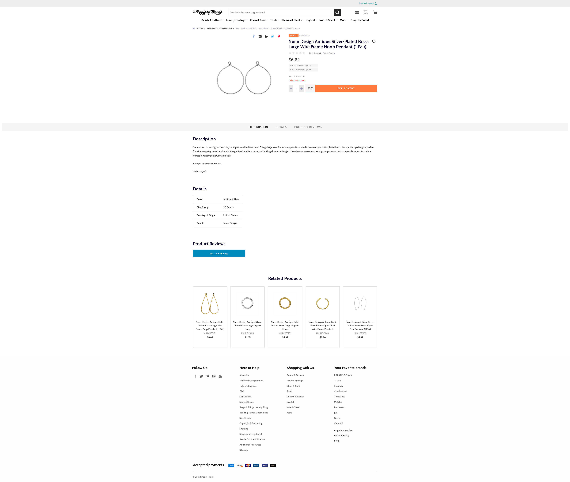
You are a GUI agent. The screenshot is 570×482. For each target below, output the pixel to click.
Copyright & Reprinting (250, 423)
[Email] (260, 36)
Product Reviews (308, 127)
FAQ (241, 391)
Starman (338, 386)
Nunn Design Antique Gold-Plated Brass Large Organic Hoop (285, 326)
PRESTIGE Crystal (343, 375)
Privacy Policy (341, 435)
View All (338, 423)
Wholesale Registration (251, 380)
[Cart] (375, 12)
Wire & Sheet (327, 20)
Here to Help (249, 368)
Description (258, 127)
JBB (336, 412)
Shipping (243, 428)
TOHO (337, 380)
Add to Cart (346, 88)
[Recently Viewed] (366, 12)
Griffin (337, 418)
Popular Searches (343, 430)
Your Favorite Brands (350, 368)
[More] (223, 20)
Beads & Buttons (211, 20)
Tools (273, 20)
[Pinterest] (278, 36)
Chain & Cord (258, 20)
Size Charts (245, 418)
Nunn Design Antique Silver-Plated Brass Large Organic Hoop (247, 326)
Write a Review (329, 53)
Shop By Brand (360, 20)
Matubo (338, 402)
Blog (336, 440)
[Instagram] (214, 376)
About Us (244, 375)
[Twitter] (272, 36)
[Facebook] (253, 36)
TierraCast (339, 396)
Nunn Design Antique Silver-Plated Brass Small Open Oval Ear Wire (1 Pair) (360, 326)
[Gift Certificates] (357, 12)
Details (281, 127)
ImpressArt (339, 407)
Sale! (345, 12)
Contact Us (245, 396)
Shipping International (250, 434)
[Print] (266, 36)
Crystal (310, 20)
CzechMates (340, 391)
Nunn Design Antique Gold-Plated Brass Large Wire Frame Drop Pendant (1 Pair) (209, 326)
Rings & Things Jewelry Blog (253, 407)
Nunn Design (304, 35)
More (343, 20)
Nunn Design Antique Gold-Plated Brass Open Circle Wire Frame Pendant (322, 326)
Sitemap (243, 450)
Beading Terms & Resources (253, 412)
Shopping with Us (300, 368)
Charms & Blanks (292, 20)
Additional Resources (250, 444)
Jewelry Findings (235, 20)
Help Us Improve (248, 386)
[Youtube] (220, 376)
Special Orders (246, 402)
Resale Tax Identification (252, 439)
